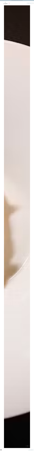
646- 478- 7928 (20, 0)
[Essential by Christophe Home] (6, 3)
